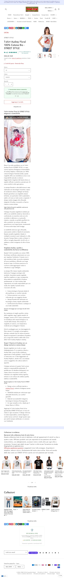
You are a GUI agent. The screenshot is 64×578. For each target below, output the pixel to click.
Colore (5, 74)
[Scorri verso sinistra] (36, 55)
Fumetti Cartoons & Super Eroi (55, 510)
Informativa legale (51, 573)
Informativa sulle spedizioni (39, 573)
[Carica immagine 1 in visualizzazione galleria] (40, 56)
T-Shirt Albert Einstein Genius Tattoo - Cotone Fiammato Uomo (37, 472)
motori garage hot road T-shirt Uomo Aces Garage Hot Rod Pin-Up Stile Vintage (49, 472)
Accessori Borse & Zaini (36, 510)
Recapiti (58, 573)
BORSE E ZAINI (46, 509)
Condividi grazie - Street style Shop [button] (14, 63)
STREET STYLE (24, 572)
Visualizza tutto (32, 486)
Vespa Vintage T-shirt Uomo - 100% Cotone (5, 471)
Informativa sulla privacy (54, 572)
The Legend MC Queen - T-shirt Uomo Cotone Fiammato (27, 472)
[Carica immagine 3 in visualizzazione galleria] (50, 56)
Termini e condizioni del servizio (25, 573)
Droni (14, 509)
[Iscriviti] (26, 552)
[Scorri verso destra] (58, 55)
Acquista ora (17, 106)
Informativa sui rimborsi (42, 572)
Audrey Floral (10, 388)
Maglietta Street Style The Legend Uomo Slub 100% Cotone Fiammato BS (8, 512)
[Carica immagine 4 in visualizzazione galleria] (55, 56)
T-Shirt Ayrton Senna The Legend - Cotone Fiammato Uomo (17, 472)
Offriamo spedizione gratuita (13, 448)
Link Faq (6, 32)
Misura (5, 67)
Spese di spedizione (16, 58)
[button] (6, 9)
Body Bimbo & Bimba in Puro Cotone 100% (26, 511)
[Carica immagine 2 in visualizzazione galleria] (45, 56)
